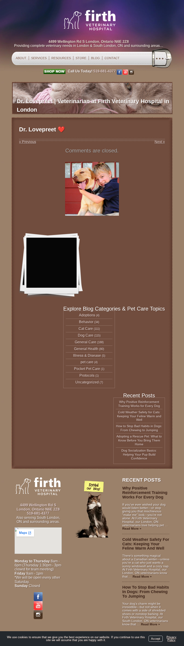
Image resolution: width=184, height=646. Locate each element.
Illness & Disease (87, 355)
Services (39, 58)
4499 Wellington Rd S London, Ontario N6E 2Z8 (88, 42)
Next (160, 142)
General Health (86, 349)
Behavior (86, 322)
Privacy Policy (171, 638)
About (21, 58)
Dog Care (85, 335)
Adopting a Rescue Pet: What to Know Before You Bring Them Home (139, 440)
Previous (27, 142)
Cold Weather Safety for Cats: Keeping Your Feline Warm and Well (139, 416)
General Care (85, 342)
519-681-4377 (104, 71)
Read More (131, 528)
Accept (155, 638)
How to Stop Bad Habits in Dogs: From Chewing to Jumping (139, 428)
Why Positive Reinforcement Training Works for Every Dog (139, 404)
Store (81, 58)
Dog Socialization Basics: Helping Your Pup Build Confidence (139, 454)
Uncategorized (87, 382)
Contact (112, 58)
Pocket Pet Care (87, 369)
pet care (87, 362)
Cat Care (86, 329)
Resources (61, 58)
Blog (95, 58)
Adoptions (87, 315)
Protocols (86, 375)
